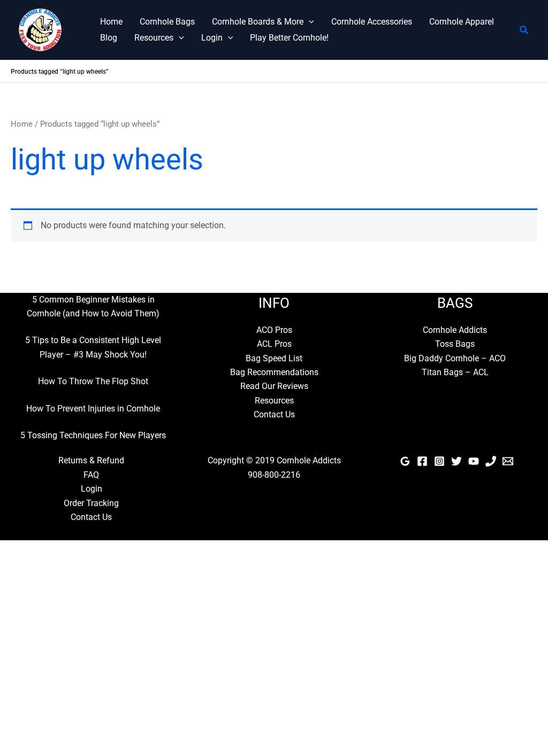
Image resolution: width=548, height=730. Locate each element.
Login (212, 38)
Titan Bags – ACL (455, 372)
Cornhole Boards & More (257, 22)
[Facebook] (422, 461)
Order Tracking (91, 503)
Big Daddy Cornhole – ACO (455, 358)
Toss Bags (455, 344)
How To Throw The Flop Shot (93, 381)
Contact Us (274, 414)
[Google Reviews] (405, 461)
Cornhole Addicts (455, 330)
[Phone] (490, 461)
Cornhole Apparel (461, 22)
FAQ (91, 475)
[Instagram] (439, 461)
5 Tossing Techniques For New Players (93, 435)
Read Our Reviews (274, 386)
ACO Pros (274, 330)
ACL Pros (274, 344)
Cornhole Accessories (371, 22)
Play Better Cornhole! (289, 38)
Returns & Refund (91, 460)
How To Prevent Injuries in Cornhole (93, 408)
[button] (308, 22)
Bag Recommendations (274, 372)
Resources (153, 38)
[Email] (508, 461)
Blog (108, 38)
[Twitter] (456, 461)
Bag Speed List (274, 358)
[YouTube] (473, 461)
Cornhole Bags (167, 22)
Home (111, 22)
